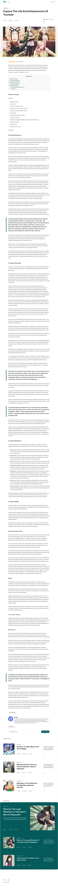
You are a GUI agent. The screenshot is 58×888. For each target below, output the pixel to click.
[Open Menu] (54, 2)
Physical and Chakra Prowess (17, 87)
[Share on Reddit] (51, 19)
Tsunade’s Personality (14, 82)
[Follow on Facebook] (4, 880)
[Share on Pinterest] (49, 19)
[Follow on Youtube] (8, 880)
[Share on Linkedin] (46, 19)
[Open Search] (52, 2)
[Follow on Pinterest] (6, 880)
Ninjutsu (13, 89)
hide (31, 76)
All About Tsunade (13, 79)
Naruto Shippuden (12, 712)
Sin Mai (5, 20)
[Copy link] (44, 22)
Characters (5, 8)
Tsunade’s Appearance (14, 84)
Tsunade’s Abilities (13, 85)
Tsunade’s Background (14, 80)
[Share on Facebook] (44, 19)
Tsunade (33, 156)
